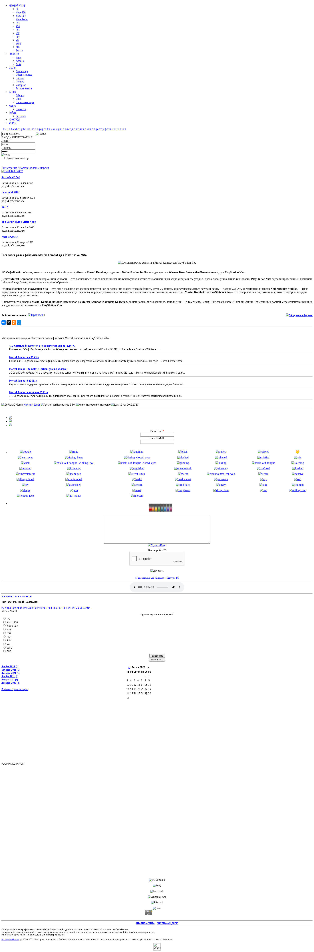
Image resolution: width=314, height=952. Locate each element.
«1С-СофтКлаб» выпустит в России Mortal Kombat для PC (42, 345)
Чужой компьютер (17, 158)
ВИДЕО (12, 92)
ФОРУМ (12, 123)
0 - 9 (5, 129)
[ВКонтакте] (3, 322)
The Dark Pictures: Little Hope (18, 221)
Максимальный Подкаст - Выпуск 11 (157, 578)
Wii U (18, 43)
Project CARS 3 (9, 236)
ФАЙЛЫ (12, 112)
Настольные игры (25, 102)
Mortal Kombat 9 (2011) (23, 380)
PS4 (18, 26)
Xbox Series (22, 19)
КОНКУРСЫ (14, 119)
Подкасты (21, 109)
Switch (19, 50)
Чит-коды (21, 116)
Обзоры (20, 95)
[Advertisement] (157, 819)
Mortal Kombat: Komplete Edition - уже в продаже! (38, 369)
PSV (18, 36)
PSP (17, 33)
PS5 (18, 29)
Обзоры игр (22, 71)
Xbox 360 (20, 12)
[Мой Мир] (19, 322)
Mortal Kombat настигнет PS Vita (28, 392)
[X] (9, 322)
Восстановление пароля (34, 167)
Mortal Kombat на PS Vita (24, 357)
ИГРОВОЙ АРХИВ (17, 5)
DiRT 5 (5, 207)
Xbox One (21, 16)
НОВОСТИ (14, 54)
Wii (17, 40)
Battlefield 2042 (10, 177)
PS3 (18, 23)
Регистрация (9, 167)
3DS (18, 47)
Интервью (21, 85)
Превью (20, 78)
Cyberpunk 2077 (10, 192)
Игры (18, 57)
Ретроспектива (24, 88)
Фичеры (20, 81)
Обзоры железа (24, 74)
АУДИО (12, 105)
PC (17, 9)
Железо (20, 61)
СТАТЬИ (12, 67)
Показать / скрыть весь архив (14, 689)
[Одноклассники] (14, 322)
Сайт (18, 64)
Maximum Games (32, 404)
